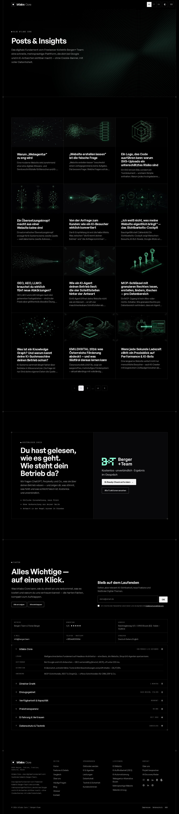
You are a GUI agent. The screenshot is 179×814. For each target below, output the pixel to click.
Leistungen (87, 774)
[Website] (143, 785)
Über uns (57, 778)
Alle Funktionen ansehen (115, 490)
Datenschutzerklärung (155, 606)
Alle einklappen (36, 604)
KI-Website (117, 766)
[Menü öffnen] (171, 4)
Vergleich (57, 774)
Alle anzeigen (19, 604)
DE (149, 4)
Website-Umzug (119, 790)
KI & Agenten (88, 770)
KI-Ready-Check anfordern (119, 482)
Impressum (146, 807)
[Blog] (161, 780)
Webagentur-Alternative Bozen (123, 780)
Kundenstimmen (90, 787)
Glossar (56, 791)
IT (154, 4)
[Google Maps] (157, 780)
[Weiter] (104, 388)
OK (163, 599)
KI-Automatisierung (121, 774)
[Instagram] (143, 780)
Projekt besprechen (150, 770)
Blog (55, 787)
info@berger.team (21, 639)
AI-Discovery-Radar (150, 774)
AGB (166, 807)
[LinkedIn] (152, 780)
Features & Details (61, 770)
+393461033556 (73, 639)
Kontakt (56, 795)
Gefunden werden (90, 766)
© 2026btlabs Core (19, 807)
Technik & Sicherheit (91, 782)
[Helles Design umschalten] (165, 4)
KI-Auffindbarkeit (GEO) (122, 770)
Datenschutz (158, 807)
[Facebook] (148, 780)
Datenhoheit (88, 778)
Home (55, 766)
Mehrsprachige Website (123, 785)
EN (159, 4)
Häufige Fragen (59, 782)
